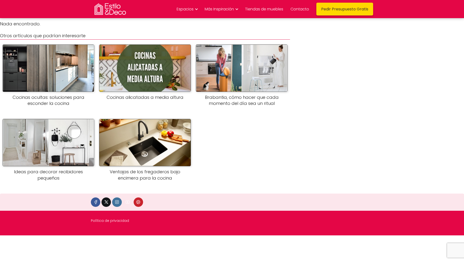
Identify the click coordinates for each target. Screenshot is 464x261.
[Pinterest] (138, 202)
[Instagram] (117, 202)
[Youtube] (127, 202)
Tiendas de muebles (264, 9)
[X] (106, 202)
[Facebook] (95, 202)
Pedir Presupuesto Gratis (344, 9)
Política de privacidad (110, 220)
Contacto (299, 9)
